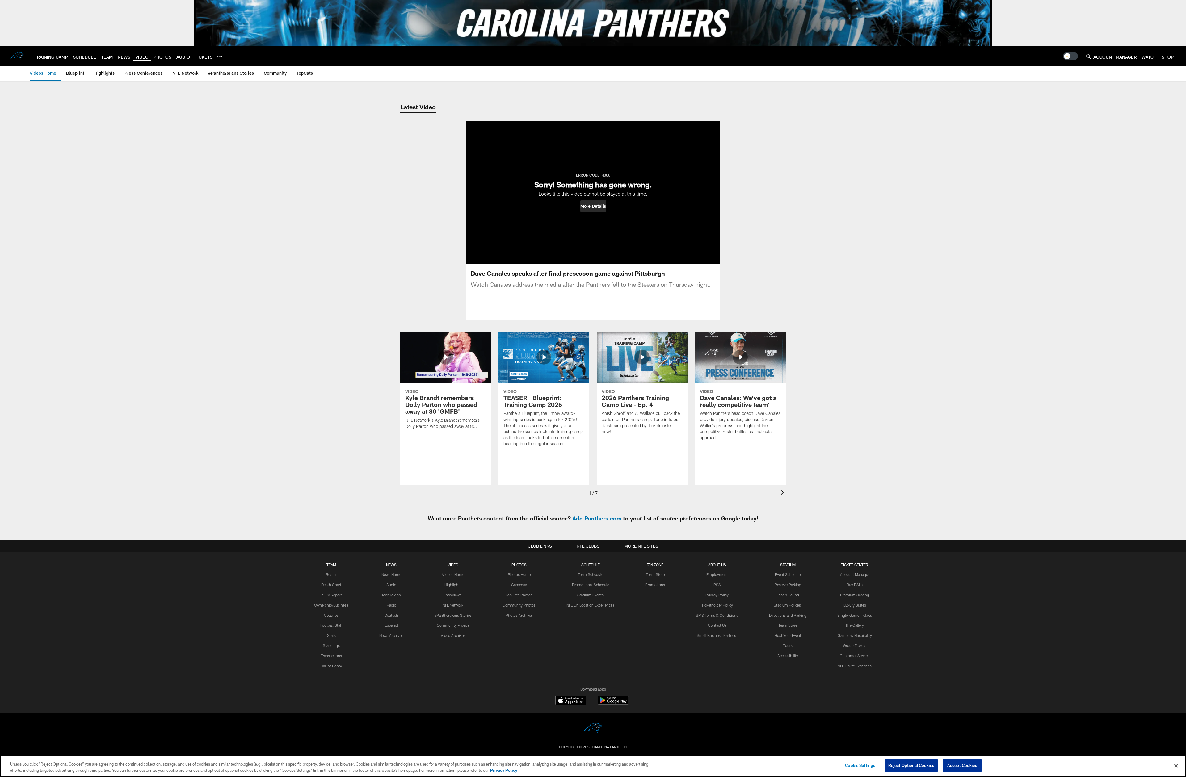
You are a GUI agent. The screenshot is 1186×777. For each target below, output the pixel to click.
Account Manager (854, 574)
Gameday (519, 585)
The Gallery (854, 625)
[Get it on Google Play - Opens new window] (613, 703)
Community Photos (519, 605)
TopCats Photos (519, 595)
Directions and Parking (787, 615)
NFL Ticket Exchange (855, 666)
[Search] (1088, 56)
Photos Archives (519, 615)
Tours (788, 645)
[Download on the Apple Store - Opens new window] (571, 701)
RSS (717, 585)
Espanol (391, 625)
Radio (391, 605)
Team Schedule (590, 574)
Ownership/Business (331, 605)
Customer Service (854, 656)
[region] (593, 766)
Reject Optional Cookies (911, 765)
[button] (593, 206)
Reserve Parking (788, 585)
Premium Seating (854, 595)
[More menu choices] (219, 56)
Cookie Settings (860, 765)
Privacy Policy (717, 595)
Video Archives (453, 635)
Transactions (331, 656)
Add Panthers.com (596, 518)
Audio (391, 585)
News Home (391, 574)
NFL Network (453, 605)
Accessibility (787, 656)
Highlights (452, 585)
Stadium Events (590, 595)
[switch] (1070, 56)
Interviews (453, 595)
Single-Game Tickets (854, 615)
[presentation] (783, 493)
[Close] (1176, 765)
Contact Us (717, 625)
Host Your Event (788, 635)
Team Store (655, 574)
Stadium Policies (788, 605)
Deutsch (391, 615)
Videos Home (453, 574)
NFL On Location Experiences (590, 605)
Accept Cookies (962, 765)
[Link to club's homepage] (17, 56)
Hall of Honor (331, 666)
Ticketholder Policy (717, 605)
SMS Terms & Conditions (717, 615)
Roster (331, 574)
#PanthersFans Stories (453, 615)
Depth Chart (331, 585)
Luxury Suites (854, 605)
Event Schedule (788, 574)
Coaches (331, 615)
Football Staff (331, 625)
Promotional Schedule (590, 585)
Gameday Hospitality (855, 635)
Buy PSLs (855, 585)
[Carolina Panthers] (593, 729)
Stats (331, 635)
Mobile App (391, 595)
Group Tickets (854, 645)
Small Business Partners (717, 635)
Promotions (655, 585)
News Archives (391, 635)
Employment (717, 574)
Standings (331, 645)
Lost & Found (788, 595)
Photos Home (519, 574)
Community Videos (453, 625)
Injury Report (331, 595)
